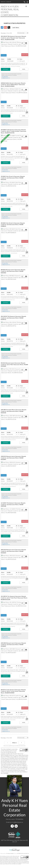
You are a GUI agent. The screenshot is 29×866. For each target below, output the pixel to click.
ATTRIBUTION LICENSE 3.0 (23, 853)
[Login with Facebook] (2, 28)
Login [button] (15, 27)
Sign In (3, 1)
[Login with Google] (5, 28)
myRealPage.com (14, 850)
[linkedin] (16, 826)
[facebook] (13, 826)
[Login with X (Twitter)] (9, 28)
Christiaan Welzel (10, 853)
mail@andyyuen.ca (6, 77)
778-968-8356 (5, 76)
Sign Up (9, 1)
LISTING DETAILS (5, 69)
